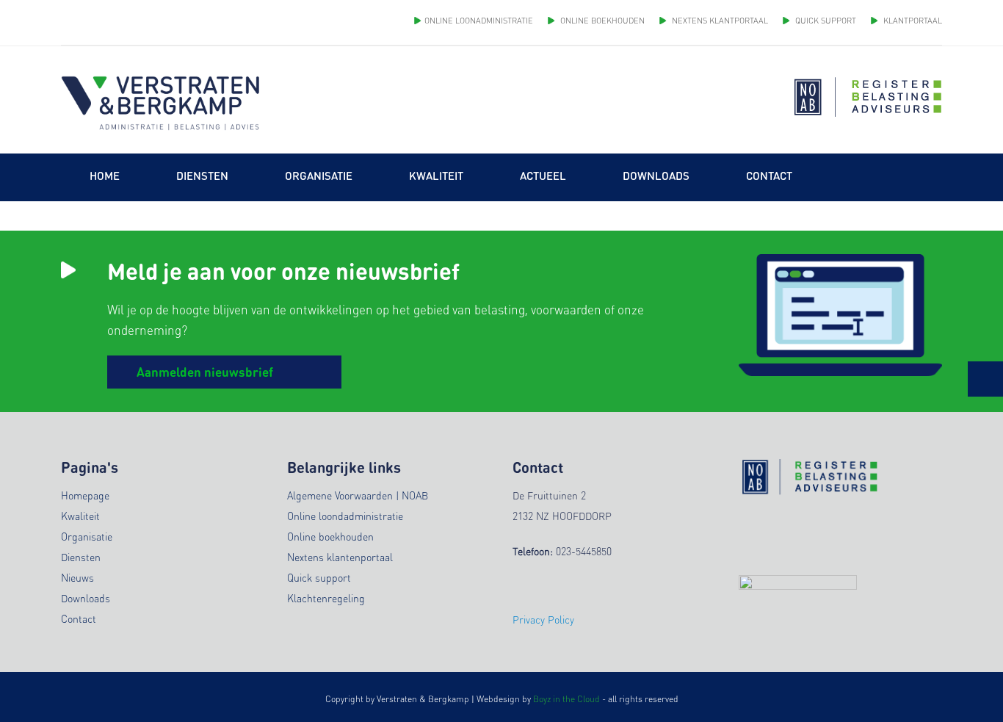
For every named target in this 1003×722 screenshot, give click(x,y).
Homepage (85, 495)
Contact (78, 618)
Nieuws (77, 577)
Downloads (85, 597)
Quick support (319, 577)
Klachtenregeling (326, 597)
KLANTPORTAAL (911, 20)
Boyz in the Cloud (566, 698)
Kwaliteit (80, 515)
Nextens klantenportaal (340, 556)
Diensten (81, 556)
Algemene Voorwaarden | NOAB (357, 495)
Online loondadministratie (345, 515)
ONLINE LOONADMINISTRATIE (478, 20)
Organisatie (86, 536)
